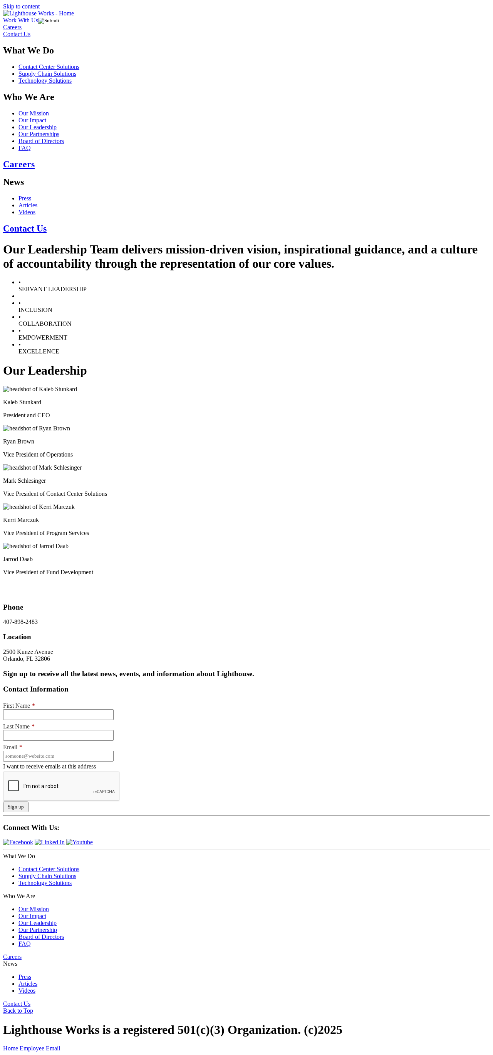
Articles (27, 205)
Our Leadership (37, 127)
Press (24, 198)
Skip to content (21, 6)
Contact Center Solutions (48, 66)
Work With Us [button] (20, 20)
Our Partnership (37, 930)
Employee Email (40, 1048)
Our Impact (32, 120)
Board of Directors (41, 141)
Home (10, 1048)
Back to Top (18, 1010)
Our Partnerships (38, 134)
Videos (26, 212)
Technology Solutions (45, 80)
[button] (246, 27)
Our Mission (33, 113)
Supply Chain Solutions (47, 73)
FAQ (24, 148)
